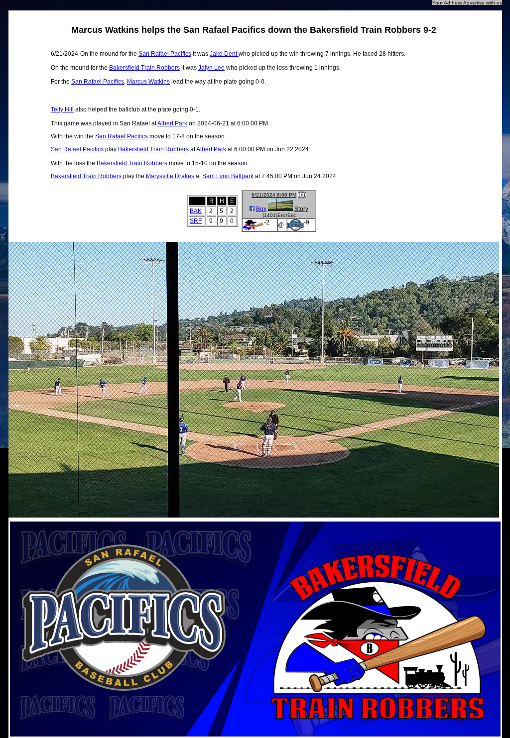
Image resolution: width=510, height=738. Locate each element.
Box (261, 209)
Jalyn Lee (211, 67)
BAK (196, 211)
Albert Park (172, 123)
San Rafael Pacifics (164, 53)
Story (301, 209)
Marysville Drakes (170, 176)
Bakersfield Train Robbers (144, 67)
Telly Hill (62, 109)
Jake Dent (224, 53)
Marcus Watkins (148, 81)
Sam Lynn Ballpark (228, 176)
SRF (196, 220)
